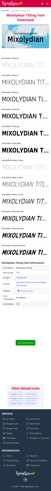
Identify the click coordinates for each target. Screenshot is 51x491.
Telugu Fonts (16, 403)
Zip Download (27, 342)
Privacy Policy (12, 460)
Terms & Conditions (39, 460)
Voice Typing (35, 433)
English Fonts (16, 394)
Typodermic (21, 277)
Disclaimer (11, 465)
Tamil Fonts (31, 398)
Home (9, 456)
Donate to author (27, 291)
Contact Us (35, 465)
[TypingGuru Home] (12, 3)
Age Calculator (12, 442)
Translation (11, 438)
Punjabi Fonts (16, 398)
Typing (9, 433)
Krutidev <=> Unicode (39, 438)
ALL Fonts (5, 11)
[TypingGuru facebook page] (25, 479)
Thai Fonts (30, 403)
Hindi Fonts (31, 394)
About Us (34, 456)
